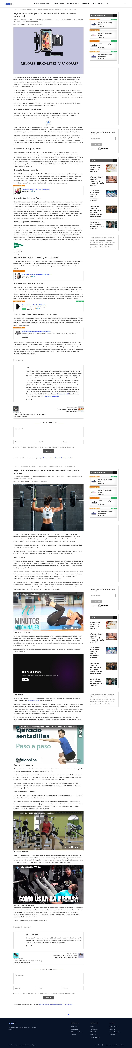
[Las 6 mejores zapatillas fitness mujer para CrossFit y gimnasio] (111, 224)
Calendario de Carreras (42, 4)
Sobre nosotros (113, 1026)
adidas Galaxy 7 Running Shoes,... (105, 23)
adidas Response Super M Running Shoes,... (105, 55)
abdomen (17, 927)
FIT (12, 1023)
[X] (99, 1045)
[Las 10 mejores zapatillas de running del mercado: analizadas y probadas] (111, 193)
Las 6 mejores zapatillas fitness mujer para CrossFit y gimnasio (97, 225)
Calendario (74, 1026)
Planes (92, 1026)
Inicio (14, 9)
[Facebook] (95, 1045)
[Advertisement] (103, 96)
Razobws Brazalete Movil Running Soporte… (36, 189)
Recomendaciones (73, 4)
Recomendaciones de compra (27, 9)
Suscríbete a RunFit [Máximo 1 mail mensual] (103, 133)
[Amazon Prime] (32, 191)
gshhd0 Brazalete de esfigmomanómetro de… (36, 331)
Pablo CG (22, 24)
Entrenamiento (59, 4)
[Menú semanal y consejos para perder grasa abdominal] (111, 168)
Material (93, 1032)
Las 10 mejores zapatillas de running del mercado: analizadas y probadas (95, 196)
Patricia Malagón (24, 481)
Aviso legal (108, 1045)
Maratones (74, 1029)
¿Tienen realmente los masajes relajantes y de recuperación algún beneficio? (97, 181)
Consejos (33, 466)
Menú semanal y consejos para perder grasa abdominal (95, 168)
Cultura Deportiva (114, 1032)
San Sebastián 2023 (63, 394)
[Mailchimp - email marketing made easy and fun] (100, 148)
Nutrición (85, 4)
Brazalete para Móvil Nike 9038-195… (34, 305)
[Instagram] (102, 1045)
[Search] (125, 4)
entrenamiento (19, 360)
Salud (94, 4)
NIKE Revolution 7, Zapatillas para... (106, 44)
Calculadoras (103, 4)
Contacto (112, 1034)
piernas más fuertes (33, 700)
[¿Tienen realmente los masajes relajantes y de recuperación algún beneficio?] (111, 179)
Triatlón (73, 1034)
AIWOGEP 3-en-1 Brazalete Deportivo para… (36, 274)
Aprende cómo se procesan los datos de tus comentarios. (55, 458)
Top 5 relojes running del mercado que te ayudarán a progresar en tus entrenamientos (96, 211)
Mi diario (112, 1029)
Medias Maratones (77, 1032)
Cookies (121, 1045)
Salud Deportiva (95, 1037)
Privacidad (115, 1045)
